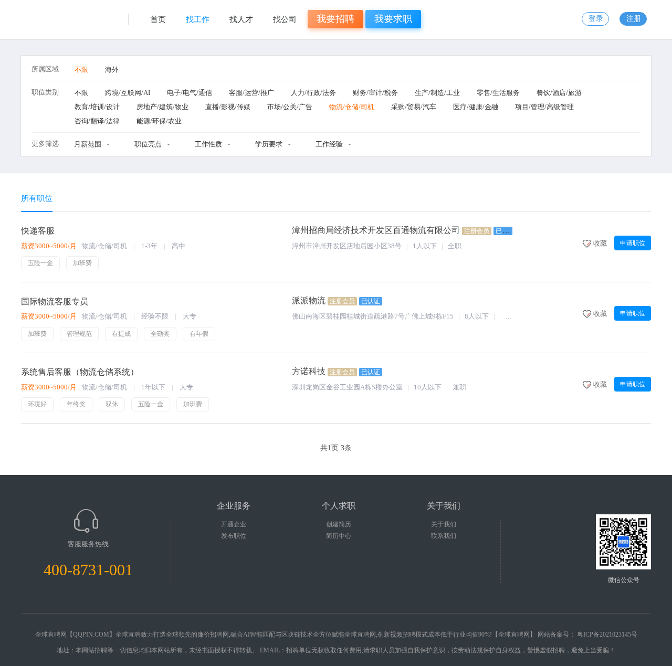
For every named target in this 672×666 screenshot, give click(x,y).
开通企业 (233, 524)
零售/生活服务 (498, 93)
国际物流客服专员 (54, 301)
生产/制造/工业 (437, 93)
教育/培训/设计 (97, 107)
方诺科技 (309, 371)
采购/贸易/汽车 (413, 107)
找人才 (241, 19)
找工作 (197, 19)
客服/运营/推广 (251, 93)
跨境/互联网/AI (127, 93)
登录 (596, 19)
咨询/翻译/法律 (97, 121)
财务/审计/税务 (375, 93)
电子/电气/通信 (189, 93)
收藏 (600, 243)
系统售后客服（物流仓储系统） (80, 371)
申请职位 (632, 243)
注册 (633, 19)
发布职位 (233, 536)
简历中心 (338, 536)
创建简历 (338, 524)
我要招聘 (335, 19)
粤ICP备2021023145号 (607, 634)
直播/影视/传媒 (227, 107)
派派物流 (309, 300)
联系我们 (443, 536)
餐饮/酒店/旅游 (559, 93)
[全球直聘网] (71, 23)
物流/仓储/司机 (351, 107)
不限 (81, 69)
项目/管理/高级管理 (544, 107)
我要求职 (393, 19)
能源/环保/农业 (159, 121)
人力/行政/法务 (313, 93)
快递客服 (38, 230)
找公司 (285, 19)
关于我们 (443, 524)
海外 (112, 69)
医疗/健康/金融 (475, 107)
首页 (158, 19)
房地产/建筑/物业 (162, 107)
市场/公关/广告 (289, 107)
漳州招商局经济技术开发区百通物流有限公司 (376, 230)
